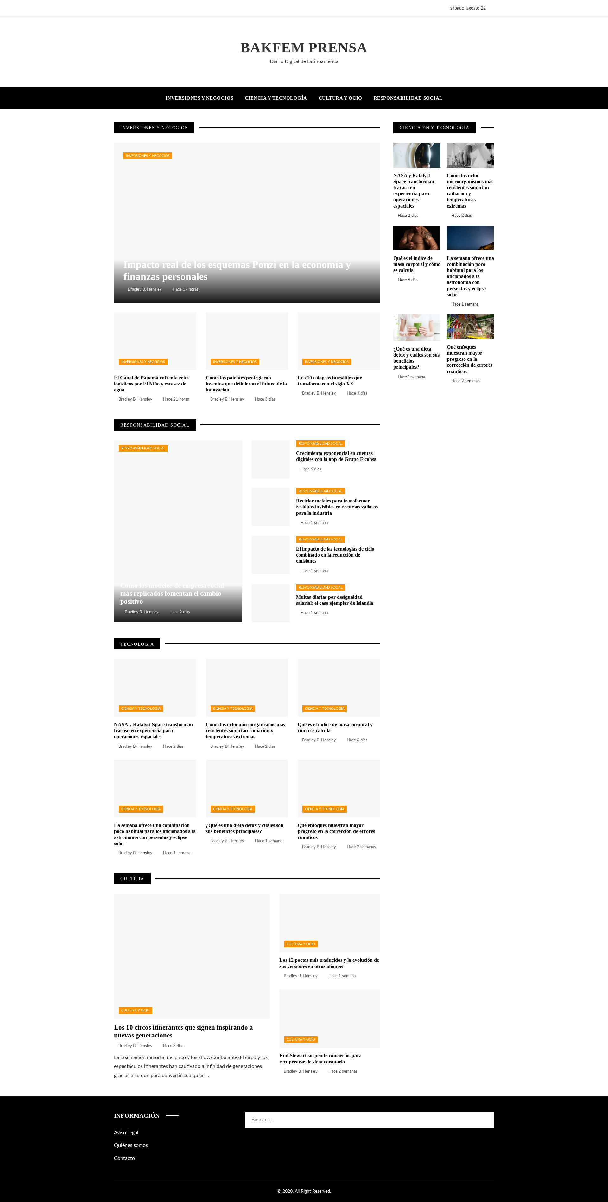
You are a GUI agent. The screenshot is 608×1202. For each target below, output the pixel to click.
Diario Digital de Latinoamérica (304, 61)
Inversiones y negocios (148, 156)
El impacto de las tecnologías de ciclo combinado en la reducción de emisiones (335, 555)
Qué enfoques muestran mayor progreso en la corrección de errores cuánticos (336, 831)
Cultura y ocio (135, 1010)
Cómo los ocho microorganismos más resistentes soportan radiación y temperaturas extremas (245, 730)
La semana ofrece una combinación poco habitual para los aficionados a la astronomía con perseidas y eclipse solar (470, 276)
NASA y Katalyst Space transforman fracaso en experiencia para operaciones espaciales (153, 730)
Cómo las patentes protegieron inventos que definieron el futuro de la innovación (246, 383)
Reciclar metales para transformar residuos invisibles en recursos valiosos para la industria (337, 506)
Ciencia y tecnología (141, 708)
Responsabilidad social (143, 448)
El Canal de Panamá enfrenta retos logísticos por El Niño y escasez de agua (151, 383)
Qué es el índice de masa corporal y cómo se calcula (416, 264)
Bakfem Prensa (304, 47)
